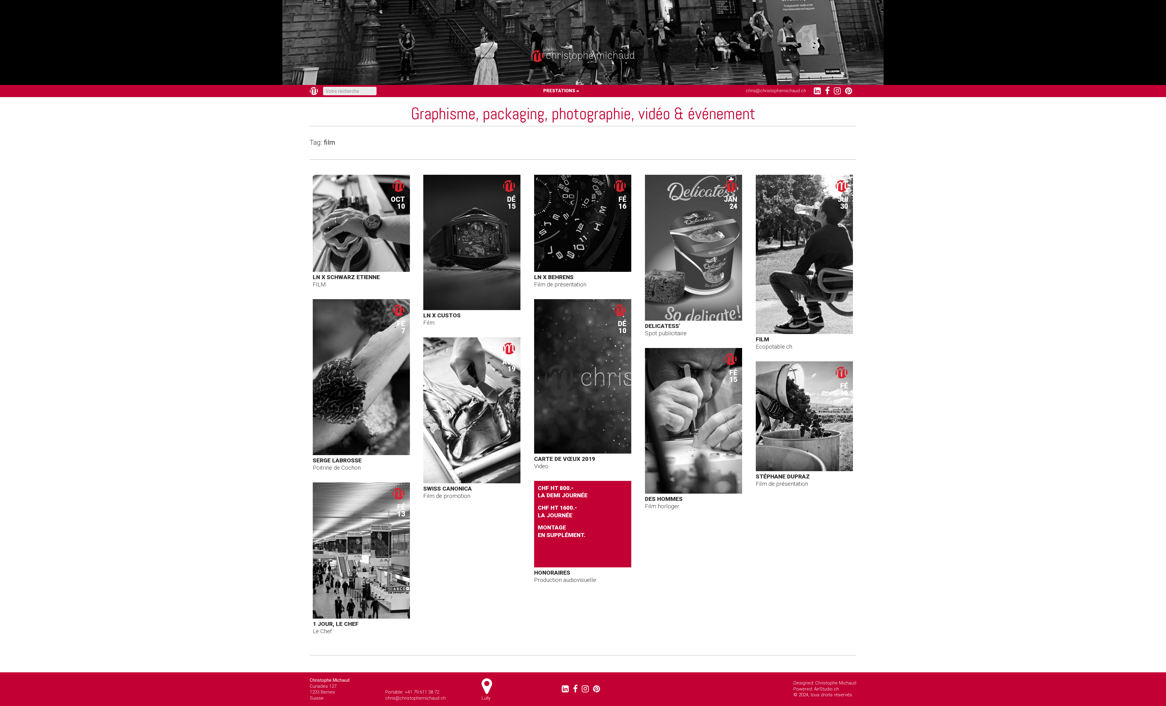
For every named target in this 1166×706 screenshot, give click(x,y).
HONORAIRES (552, 572)
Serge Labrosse (337, 460)
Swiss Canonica (447, 488)
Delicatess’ (662, 326)
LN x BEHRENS (554, 277)
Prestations (559, 90)
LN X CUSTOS (442, 315)
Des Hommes (664, 498)
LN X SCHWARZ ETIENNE (346, 277)
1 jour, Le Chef (336, 623)
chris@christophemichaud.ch (776, 90)
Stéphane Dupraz (783, 476)
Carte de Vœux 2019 (564, 458)
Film (762, 339)
